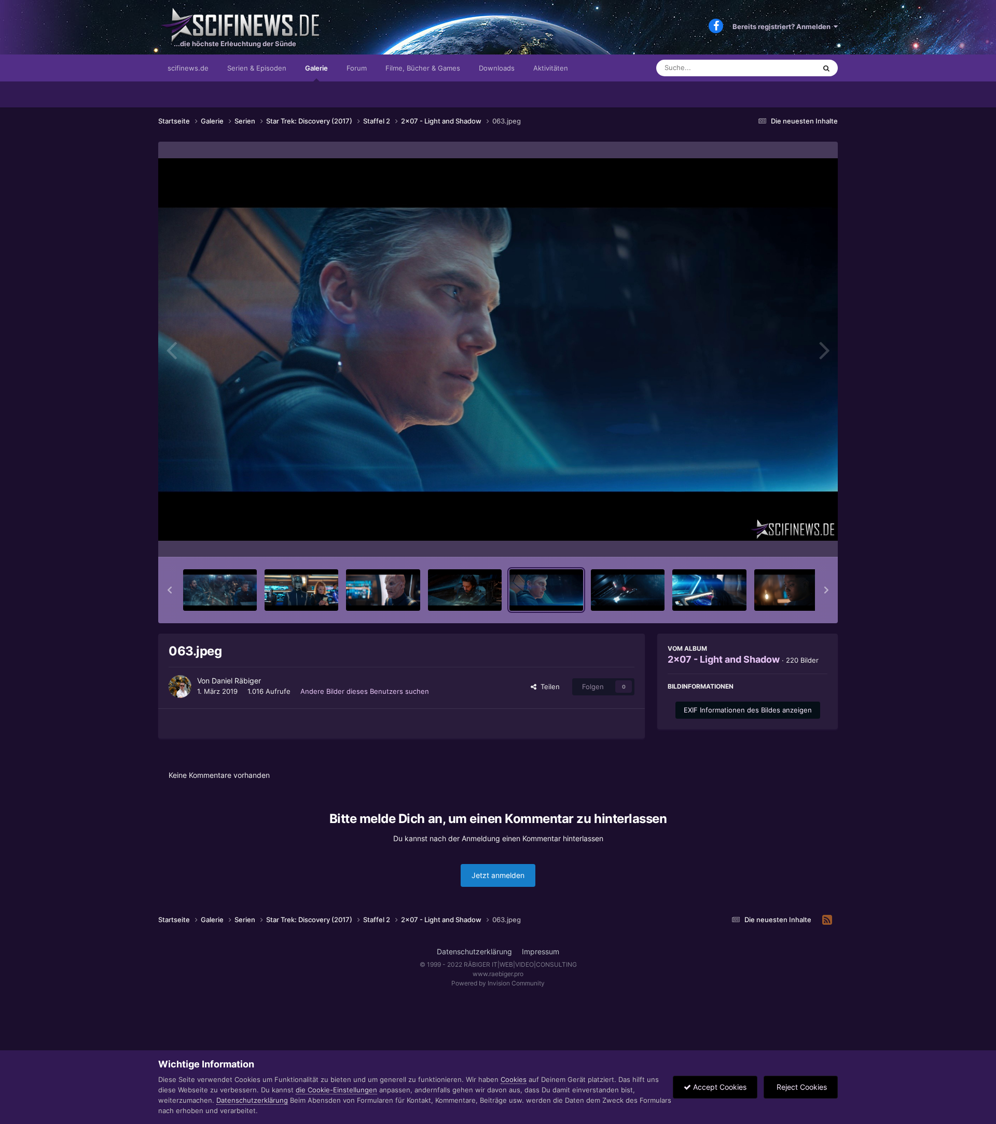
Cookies (514, 1079)
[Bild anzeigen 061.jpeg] (383, 590)
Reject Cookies (800, 1086)
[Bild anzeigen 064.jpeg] (628, 590)
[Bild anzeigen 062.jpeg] (465, 590)
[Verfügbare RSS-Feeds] (827, 920)
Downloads (497, 68)
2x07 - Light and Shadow (724, 659)
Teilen (548, 686)
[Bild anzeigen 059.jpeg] (220, 590)
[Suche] (826, 68)
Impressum (540, 951)
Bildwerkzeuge (790, 538)
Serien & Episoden (256, 68)
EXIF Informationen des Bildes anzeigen (748, 710)
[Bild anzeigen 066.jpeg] (791, 590)
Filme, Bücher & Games (422, 68)
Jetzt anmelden (498, 875)
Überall (790, 68)
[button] (169, 590)
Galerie (316, 68)
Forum (357, 68)
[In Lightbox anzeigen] (498, 349)
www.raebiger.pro (498, 974)
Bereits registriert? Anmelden (783, 26)
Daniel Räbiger (236, 680)
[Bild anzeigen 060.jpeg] (301, 590)
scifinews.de (188, 68)
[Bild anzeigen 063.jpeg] (546, 590)
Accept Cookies (718, 1086)
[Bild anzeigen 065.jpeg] (709, 590)
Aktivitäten (550, 68)
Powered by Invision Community (498, 983)
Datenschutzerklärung (474, 951)
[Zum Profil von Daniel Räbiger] (180, 686)
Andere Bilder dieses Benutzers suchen (364, 691)
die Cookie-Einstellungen (336, 1090)
